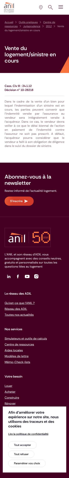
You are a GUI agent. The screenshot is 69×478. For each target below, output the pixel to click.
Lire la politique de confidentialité (28, 434)
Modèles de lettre (17, 356)
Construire (12, 398)
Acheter (10, 392)
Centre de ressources (19, 344)
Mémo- (17, 362)
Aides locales (14, 350)
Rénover (10, 403)
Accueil (9, 22)
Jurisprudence (31, 26)
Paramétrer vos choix (27, 463)
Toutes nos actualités (19, 315)
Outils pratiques (28, 22)
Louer (8, 386)
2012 (49, 26)
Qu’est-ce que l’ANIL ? (20, 303)
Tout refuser (21, 454)
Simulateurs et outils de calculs (26, 338)
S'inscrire (16, 201)
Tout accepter (22, 445)
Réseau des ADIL (16, 309)
